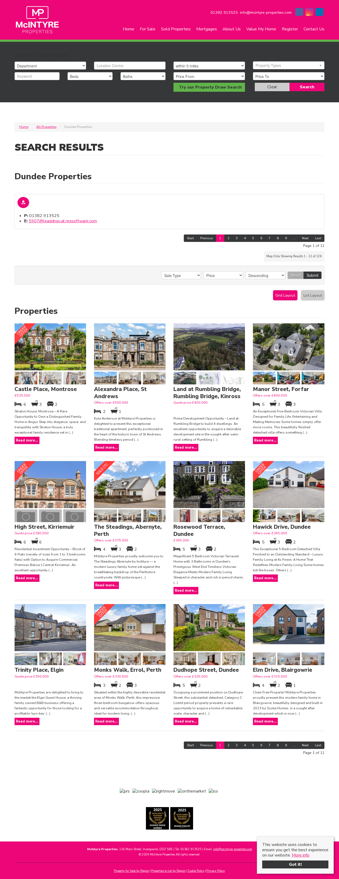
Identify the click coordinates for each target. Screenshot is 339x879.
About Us (231, 29)
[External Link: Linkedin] (319, 12)
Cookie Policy (196, 871)
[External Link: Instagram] (309, 12)
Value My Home (261, 29)
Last (318, 238)
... (294, 238)
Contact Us (314, 29)
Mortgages (206, 29)
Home (128, 29)
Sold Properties (176, 29)
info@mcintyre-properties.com (232, 849)
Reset (296, 275)
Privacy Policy (215, 871)
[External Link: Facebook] (299, 12)
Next (305, 238)
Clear (272, 87)
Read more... (27, 440)
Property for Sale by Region (131, 871)
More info (300, 855)
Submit (312, 275)
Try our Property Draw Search (209, 87)
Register (290, 29)
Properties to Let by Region (168, 871)
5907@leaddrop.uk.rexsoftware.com (63, 221)
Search (307, 87)
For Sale (147, 29)
